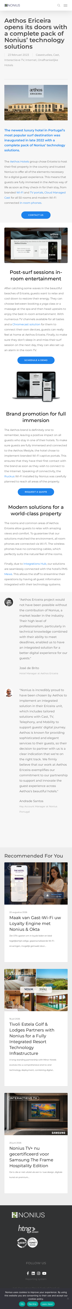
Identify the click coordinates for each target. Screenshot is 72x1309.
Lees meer (47, 1304)
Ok (22, 1304)
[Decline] (67, 1298)
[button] (65, 5)
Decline (33, 1304)
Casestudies (44, 54)
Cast (56, 54)
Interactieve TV (14, 60)
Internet (31, 60)
